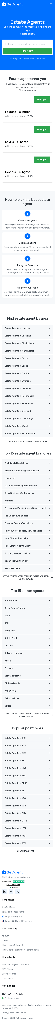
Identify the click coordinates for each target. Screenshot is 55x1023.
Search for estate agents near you (26, 441)
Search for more (25, 851)
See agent (42, 99)
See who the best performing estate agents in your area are (26, 577)
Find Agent (27, 50)
